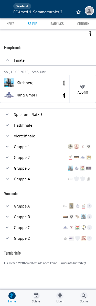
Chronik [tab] (83, 23)
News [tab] (10, 23)
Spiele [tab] (32, 23)
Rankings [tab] (57, 23)
